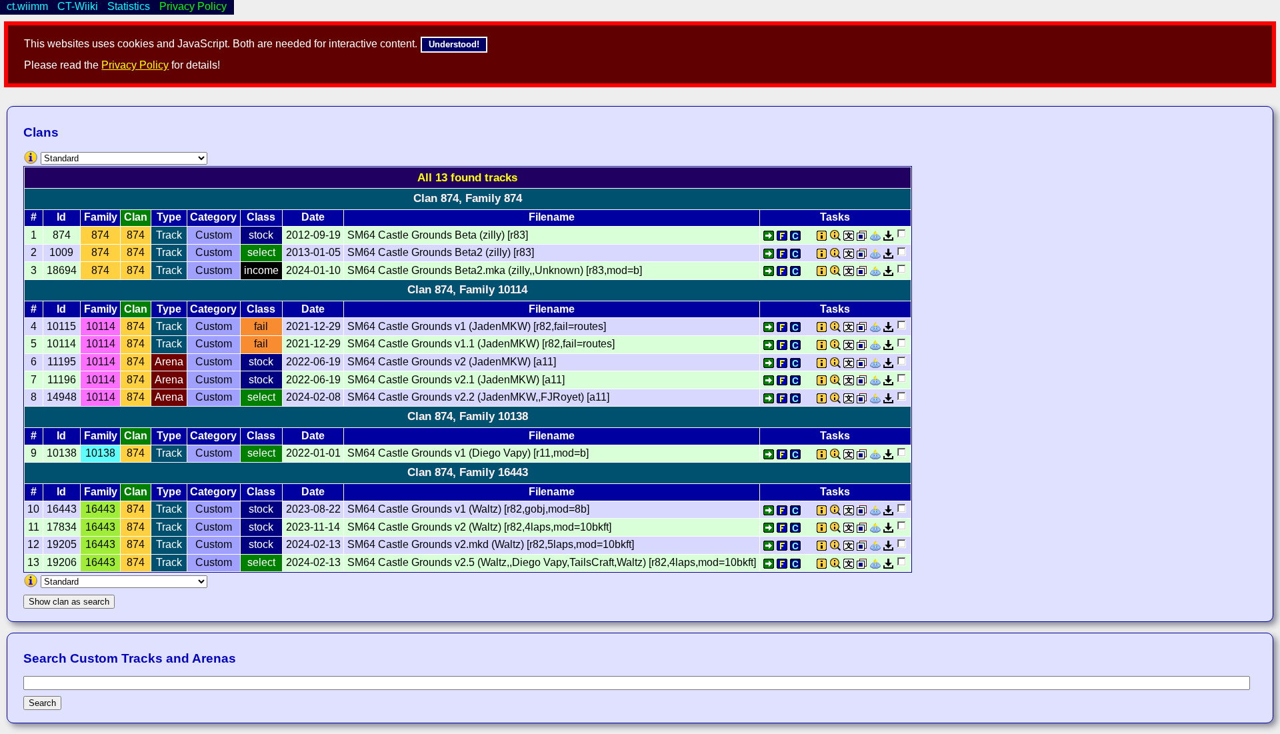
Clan (135, 217)
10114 (100, 326)
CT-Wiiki (77, 6)
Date (313, 217)
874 (100, 235)
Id (61, 217)
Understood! (454, 44)
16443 (100, 509)
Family (100, 217)
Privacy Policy (135, 65)
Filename (552, 217)
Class (261, 217)
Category (213, 217)
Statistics (128, 6)
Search (42, 703)
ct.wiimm (27, 6)
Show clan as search (69, 602)
